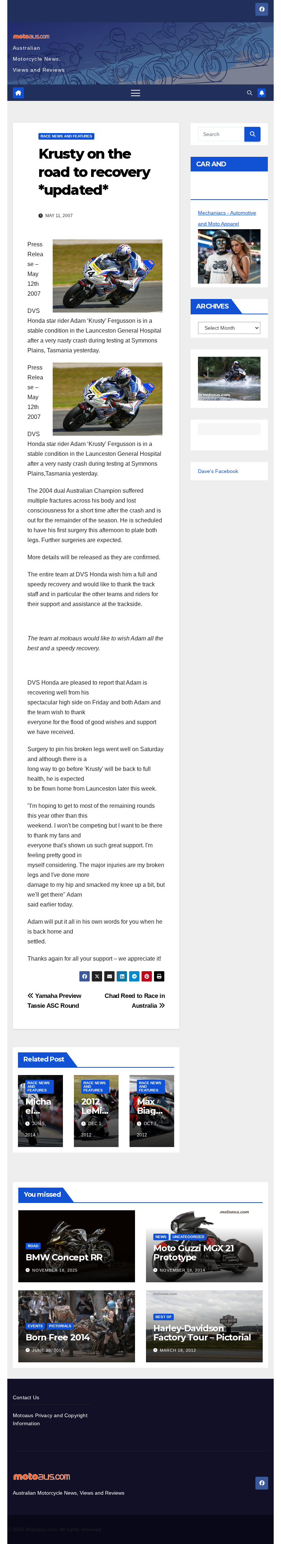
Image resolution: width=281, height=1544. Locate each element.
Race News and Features (66, 136)
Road (33, 1246)
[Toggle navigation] (136, 92)
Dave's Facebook (218, 471)
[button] (249, 93)
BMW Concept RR (64, 1257)
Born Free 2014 (58, 1337)
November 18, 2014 (182, 1270)
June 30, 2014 (48, 1350)
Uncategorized (188, 1237)
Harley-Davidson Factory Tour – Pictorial (202, 1333)
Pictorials (60, 1326)
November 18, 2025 (55, 1270)
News (161, 1237)
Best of (164, 1317)
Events (35, 1326)
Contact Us (26, 1397)
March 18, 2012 (178, 1350)
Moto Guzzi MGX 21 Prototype (193, 1253)
